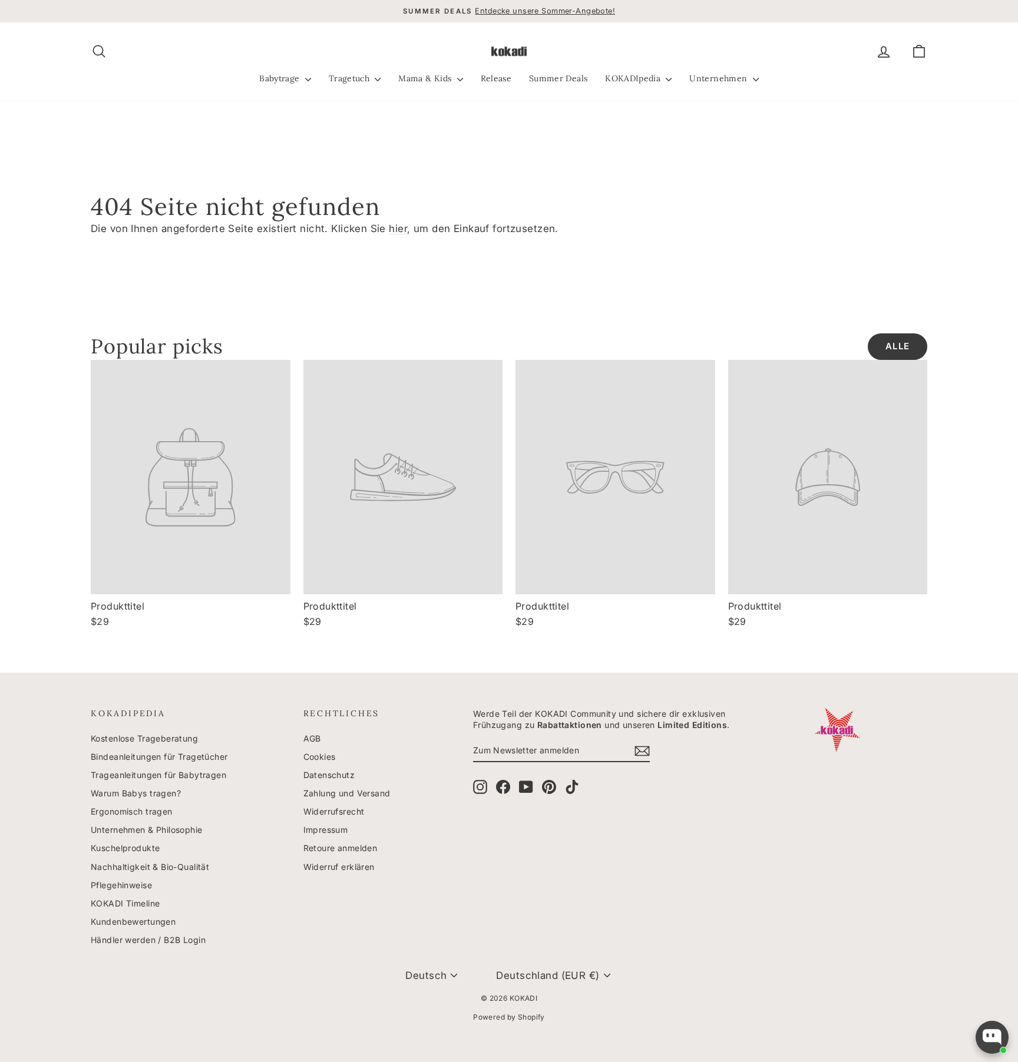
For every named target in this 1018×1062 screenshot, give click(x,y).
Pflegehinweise (121, 885)
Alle (897, 346)
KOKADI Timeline (125, 903)
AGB (312, 738)
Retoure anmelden (340, 848)
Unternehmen (719, 78)
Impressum (325, 830)
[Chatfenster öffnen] (992, 1037)
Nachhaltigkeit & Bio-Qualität (150, 867)
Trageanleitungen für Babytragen (158, 775)
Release (496, 78)
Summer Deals (558, 78)
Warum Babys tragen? (136, 793)
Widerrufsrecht (334, 811)
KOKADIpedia (634, 78)
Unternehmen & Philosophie (147, 830)
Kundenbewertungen (133, 922)
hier (398, 228)
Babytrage (280, 78)
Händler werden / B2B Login (148, 940)
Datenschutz (329, 775)
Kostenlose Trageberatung (144, 738)
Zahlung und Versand (347, 793)
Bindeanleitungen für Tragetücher (159, 757)
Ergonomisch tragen (132, 811)
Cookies (319, 757)
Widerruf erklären (339, 867)
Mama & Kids (426, 78)
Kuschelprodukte (125, 848)
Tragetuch (350, 78)
